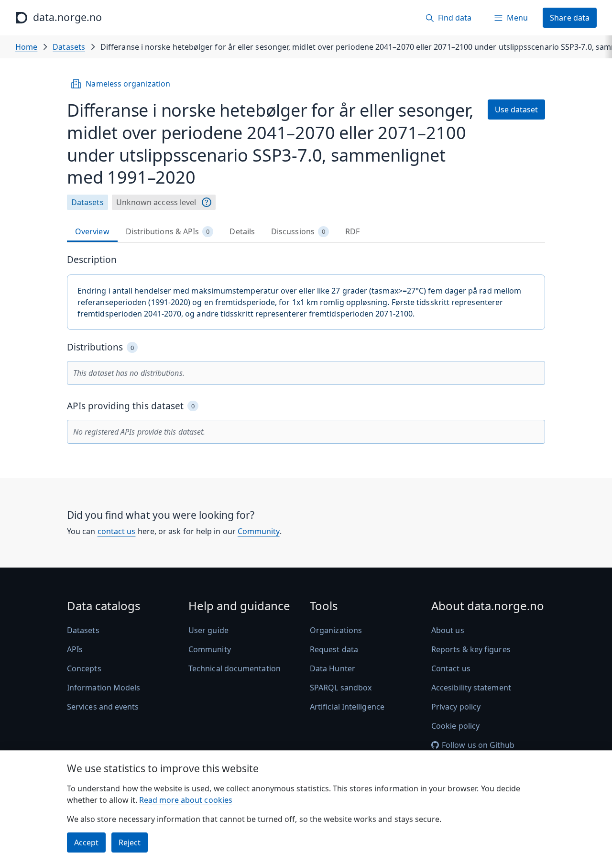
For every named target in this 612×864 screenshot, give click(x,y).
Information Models (103, 687)
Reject (130, 842)
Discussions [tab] (298, 231)
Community (259, 531)
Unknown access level (156, 202)
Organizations (336, 630)
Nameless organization (128, 83)
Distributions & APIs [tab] (168, 231)
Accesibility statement (471, 687)
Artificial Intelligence (347, 706)
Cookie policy (455, 726)
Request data (334, 649)
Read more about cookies (185, 800)
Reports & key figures (471, 649)
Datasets (69, 47)
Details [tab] (242, 231)
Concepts (84, 668)
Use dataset (516, 109)
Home (26, 47)
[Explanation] (206, 202)
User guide (208, 630)
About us (447, 630)
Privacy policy (456, 706)
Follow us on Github (478, 745)
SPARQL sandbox (341, 687)
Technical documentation (234, 668)
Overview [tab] (92, 231)
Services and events (103, 706)
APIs (75, 649)
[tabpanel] (306, 348)
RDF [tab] (352, 231)
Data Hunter (332, 668)
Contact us (450, 668)
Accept (86, 842)
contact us (117, 531)
